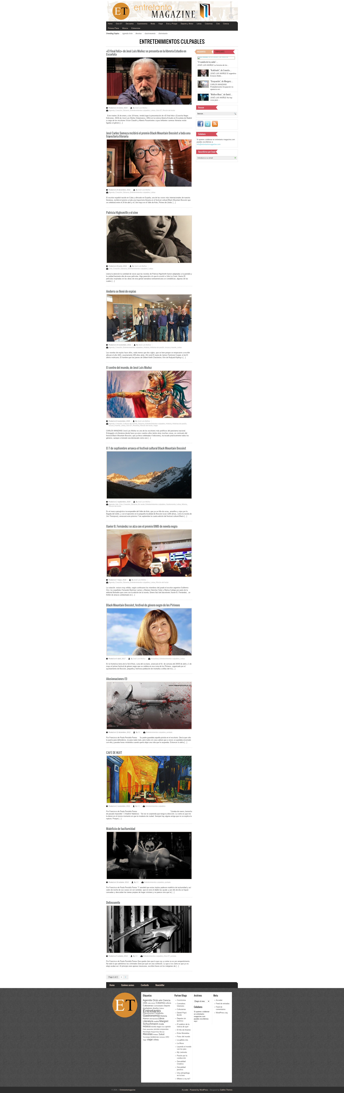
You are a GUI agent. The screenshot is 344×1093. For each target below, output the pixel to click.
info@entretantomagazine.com (209, 144)
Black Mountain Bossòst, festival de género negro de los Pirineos (143, 605)
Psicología (146, 1032)
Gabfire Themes (226, 1090)
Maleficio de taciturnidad (120, 828)
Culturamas (148, 1005)
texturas (162, 1037)
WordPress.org (221, 1013)
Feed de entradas (223, 1004)
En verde (141, 504)
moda (161, 1024)
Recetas (139, 33)
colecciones (151, 1003)
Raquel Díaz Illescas (157, 1032)
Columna (160, 1003)
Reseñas (136, 426)
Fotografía (159, 1013)
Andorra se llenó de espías (121, 291)
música (146, 1026)
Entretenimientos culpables (140, 110)
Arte (116, 504)
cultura (168, 1003)
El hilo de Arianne (184, 1030)
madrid (156, 1021)
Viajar (160, 24)
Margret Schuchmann (155, 1022)
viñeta (156, 1040)
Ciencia (226, 24)
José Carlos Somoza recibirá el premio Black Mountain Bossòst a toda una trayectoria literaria (148, 134)
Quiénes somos (127, 985)
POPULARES (219, 51)
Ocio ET (119, 24)
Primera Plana (113, 28)
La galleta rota (182, 1040)
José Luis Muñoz (141, 108)
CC (139, 732)
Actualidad (155, 659)
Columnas (209, 24)
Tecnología (146, 1037)
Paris (144, 1029)
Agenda (112, 110)
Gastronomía (142, 24)
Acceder (219, 1000)
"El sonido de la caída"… (207, 61)
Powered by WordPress (199, 1090)
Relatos (155, 1034)
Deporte (167, 1006)
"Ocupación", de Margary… (221, 81)
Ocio (163, 1027)
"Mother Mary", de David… (221, 94)
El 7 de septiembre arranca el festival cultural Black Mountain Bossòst (146, 448)
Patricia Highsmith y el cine (122, 212)
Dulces (161, 1008)
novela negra (156, 1027)
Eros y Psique (171, 24)
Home (110, 24)
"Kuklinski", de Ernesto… (221, 70)
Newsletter (159, 985)
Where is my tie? (183, 1079)
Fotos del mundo (183, 1037)
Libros (161, 1018)
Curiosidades (158, 1006)
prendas (157, 1029)
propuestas (164, 1029)
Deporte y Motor (187, 24)
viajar (150, 1039)
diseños (156, 1008)
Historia (146, 347)
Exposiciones (148, 1013)
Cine (218, 24)
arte (160, 1000)
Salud (161, 1034)
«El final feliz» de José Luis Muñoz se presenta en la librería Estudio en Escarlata (146, 52)
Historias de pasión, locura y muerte (163, 347)
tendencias (154, 1037)
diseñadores (147, 1008)
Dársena (126, 110)
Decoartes (130, 24)
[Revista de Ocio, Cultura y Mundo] (172, 11)
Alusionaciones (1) (116, 678)
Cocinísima (181, 1000)
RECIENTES (201, 51)
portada (169, 732)
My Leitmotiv (182, 1052)
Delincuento (113, 902)
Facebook (200, 124)
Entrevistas (135, 28)
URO (167, 1037)
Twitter (207, 124)
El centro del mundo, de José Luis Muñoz (129, 367)
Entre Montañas (183, 1033)
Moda (153, 24)
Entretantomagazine (126, 1090)
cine (145, 1002)
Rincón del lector (169, 110)
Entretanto (163, 33)
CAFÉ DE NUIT (114, 752)
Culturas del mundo (130, 424)
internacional (153, 1018)
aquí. (196, 1021)
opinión (168, 1027)
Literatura (148, 1021)
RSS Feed (215, 124)
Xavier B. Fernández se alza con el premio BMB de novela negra (141, 526)
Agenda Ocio (127, 33)
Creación (118, 110)
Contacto (145, 985)
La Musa (180, 1043)
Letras (199, 24)
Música (125, 28)
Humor (146, 1018)
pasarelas (150, 1029)
